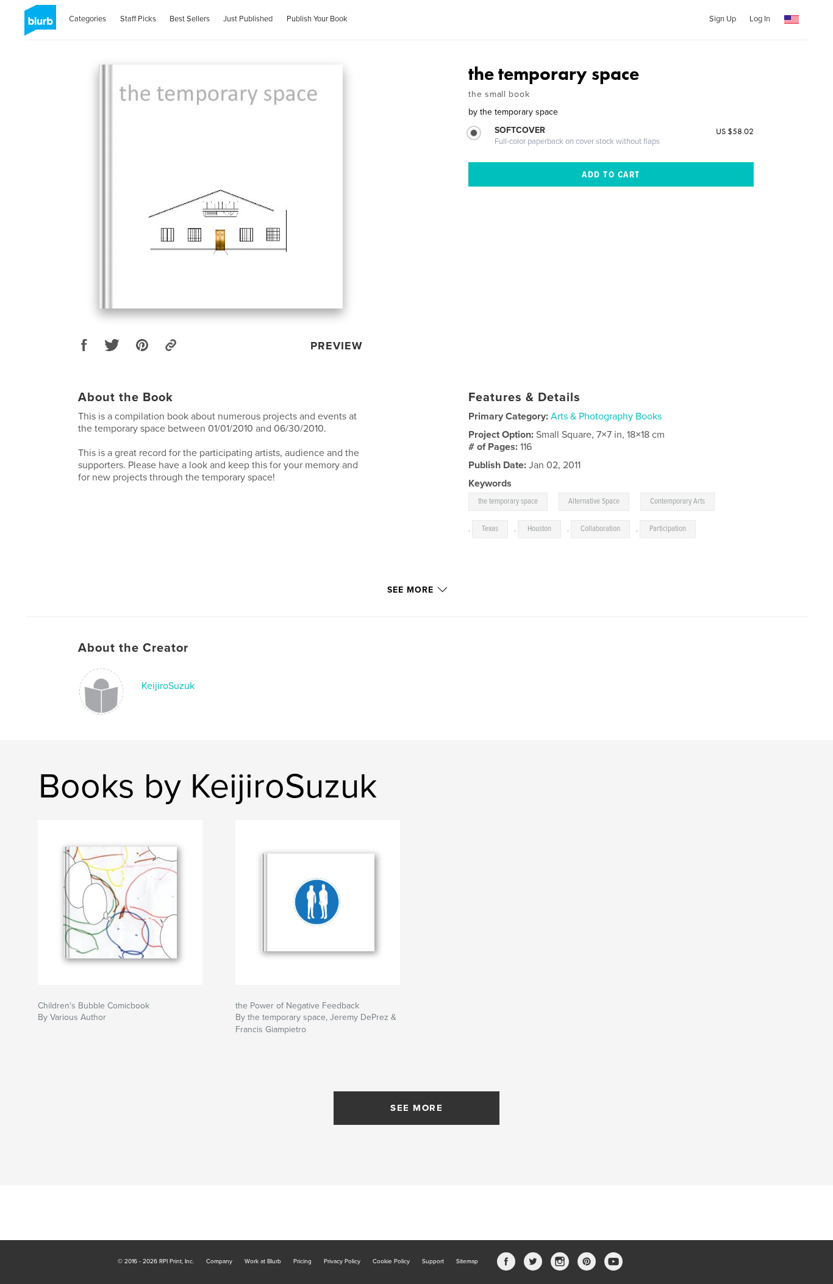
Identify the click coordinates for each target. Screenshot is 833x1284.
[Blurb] (38, 25)
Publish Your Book (317, 19)
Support (433, 1261)
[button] (791, 19)
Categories (87, 19)
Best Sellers (190, 19)
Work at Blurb (263, 1261)
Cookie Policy (391, 1261)
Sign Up (722, 19)
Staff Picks (138, 19)
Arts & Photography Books (606, 416)
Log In (759, 19)
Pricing (302, 1261)
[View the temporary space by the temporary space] (221, 187)
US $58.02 (735, 131)
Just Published (248, 19)
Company (219, 1261)
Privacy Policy (342, 1261)
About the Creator (133, 648)
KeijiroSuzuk (168, 686)
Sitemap (467, 1261)
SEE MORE (416, 1107)
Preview (336, 345)
